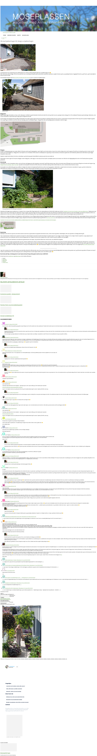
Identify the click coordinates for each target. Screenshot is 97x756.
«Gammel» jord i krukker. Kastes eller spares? (15, 686)
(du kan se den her (51, 217)
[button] (7, 32)
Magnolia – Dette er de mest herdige (13, 691)
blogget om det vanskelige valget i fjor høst (9, 164)
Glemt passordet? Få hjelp (5, 598)
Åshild (6, 376)
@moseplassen (11, 666)
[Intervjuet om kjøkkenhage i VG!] (5, 313)
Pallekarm (4, 261)
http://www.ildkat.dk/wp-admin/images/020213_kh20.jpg (12, 387)
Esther (6, 382)
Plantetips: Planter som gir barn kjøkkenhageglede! (11, 305)
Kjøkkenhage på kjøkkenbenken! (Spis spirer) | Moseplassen (16, 516)
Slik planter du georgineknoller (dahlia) (14, 699)
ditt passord (12, 596)
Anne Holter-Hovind (3, 277)
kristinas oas (7, 456)
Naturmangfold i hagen (5, 753)
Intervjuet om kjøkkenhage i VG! (7, 315)
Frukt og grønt (4, 37)
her (61, 554)
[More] (18, 268)
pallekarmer (11, 256)
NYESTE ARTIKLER (19, 282)
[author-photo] (2, 276)
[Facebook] (6, 713)
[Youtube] (11, 713)
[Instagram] (8, 713)
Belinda (6, 362)
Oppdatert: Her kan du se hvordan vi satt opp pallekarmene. (76, 211)
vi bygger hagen (5, 262)
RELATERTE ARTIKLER (7, 282)
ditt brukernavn (12, 595)
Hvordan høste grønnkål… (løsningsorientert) (10, 294)
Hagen (3, 38)
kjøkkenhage (17, 256)
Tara (6, 486)
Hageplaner (4, 259)
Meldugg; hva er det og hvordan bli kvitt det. (15, 696)
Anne (8, 329)
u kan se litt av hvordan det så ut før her (21, 77)
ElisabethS (7, 337)
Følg (17, 666)
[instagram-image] (7, 671)
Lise (6, 419)
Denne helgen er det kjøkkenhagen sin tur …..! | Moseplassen (16, 577)
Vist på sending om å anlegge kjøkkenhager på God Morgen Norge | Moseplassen (20, 565)
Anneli (6, 397)
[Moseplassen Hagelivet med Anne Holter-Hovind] (48, 18)
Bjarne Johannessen (9, 350)
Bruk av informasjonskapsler (5, 599)
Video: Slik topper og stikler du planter (14, 688)
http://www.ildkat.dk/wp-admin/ (7, 413)
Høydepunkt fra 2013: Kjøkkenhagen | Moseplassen (14, 588)
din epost (11, 602)
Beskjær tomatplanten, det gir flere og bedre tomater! (17, 702)
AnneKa (6, 324)
